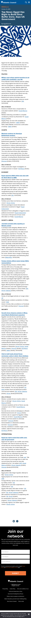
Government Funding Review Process (15, 593)
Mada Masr (9, 257)
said (25, 457)
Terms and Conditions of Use (12, 567)
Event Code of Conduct (12, 601)
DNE (7, 302)
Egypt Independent (20, 213)
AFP (21, 463)
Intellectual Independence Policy (15, 591)
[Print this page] (14, 521)
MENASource (5, 7)
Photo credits (21, 601)
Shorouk (4, 161)
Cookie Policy (12, 588)
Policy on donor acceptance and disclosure (15, 596)
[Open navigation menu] (29, 2)
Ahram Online (11, 203)
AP (2, 298)
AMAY (18, 123)
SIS (23, 101)
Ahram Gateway (6, 290)
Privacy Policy (5, 588)
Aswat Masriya (23, 111)
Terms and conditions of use (23, 588)
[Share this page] (17, 521)
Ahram (8, 393)
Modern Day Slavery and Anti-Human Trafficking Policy (15, 598)
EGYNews (21, 169)
